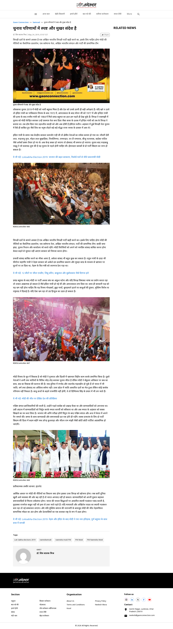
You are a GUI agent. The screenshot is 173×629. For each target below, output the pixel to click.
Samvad (36, 22)
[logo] (86, 5)
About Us (70, 601)
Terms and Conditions (76, 605)
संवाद (13, 612)
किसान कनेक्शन (45, 601)
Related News (124, 28)
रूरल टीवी (117, 14)
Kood (69, 608)
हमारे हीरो (73, 14)
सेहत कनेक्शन (44, 616)
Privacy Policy (100, 601)
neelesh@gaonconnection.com (142, 615)
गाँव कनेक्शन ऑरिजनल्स (48, 608)
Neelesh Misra (101, 605)
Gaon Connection (21, 22)
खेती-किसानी (60, 14)
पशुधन (13, 601)
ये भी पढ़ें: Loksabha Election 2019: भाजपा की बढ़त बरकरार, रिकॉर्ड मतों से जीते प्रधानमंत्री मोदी (56, 157)
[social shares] (126, 600)
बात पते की (87, 14)
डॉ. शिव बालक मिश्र (19, 35)
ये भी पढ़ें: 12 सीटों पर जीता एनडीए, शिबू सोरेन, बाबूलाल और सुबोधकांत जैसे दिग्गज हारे (51, 273)
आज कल (46, 14)
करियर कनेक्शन (102, 14)
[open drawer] (36, 14)
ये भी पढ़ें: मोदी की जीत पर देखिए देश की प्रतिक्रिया (35, 398)
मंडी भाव (14, 616)
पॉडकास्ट (43, 605)
